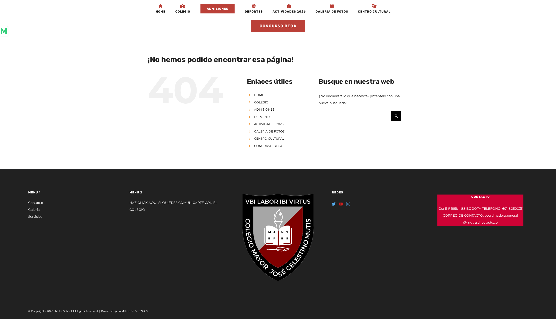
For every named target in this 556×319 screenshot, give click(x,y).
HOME (259, 95)
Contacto (35, 203)
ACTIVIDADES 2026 (269, 124)
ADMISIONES (264, 109)
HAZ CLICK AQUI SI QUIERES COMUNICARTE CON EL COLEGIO (173, 206)
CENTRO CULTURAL (269, 139)
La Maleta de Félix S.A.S (132, 311)
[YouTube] (341, 204)
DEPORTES (262, 117)
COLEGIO (261, 102)
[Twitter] (334, 204)
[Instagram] (348, 204)
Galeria (34, 210)
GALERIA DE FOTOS (269, 131)
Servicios (35, 216)
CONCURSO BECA (268, 146)
